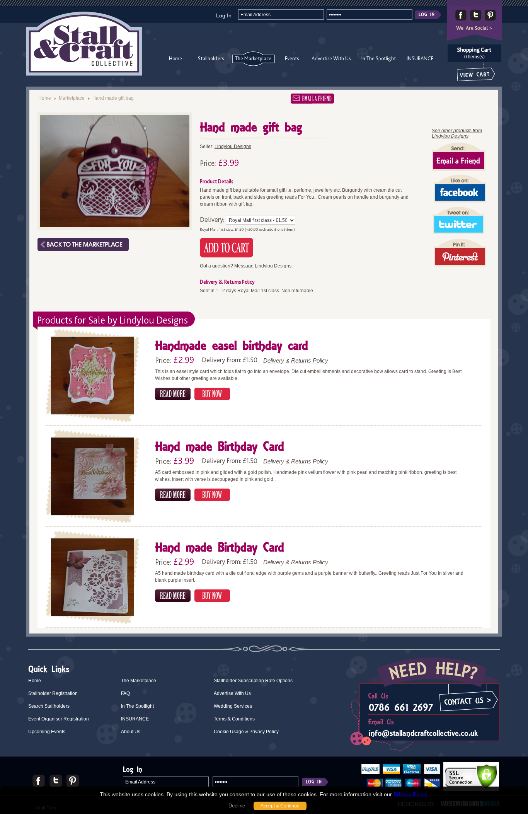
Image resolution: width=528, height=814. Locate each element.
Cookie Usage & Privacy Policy (246, 731)
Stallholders (211, 58)
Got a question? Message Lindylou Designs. (246, 266)
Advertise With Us (331, 58)
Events (292, 58)
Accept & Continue (280, 806)
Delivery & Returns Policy (295, 360)
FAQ (125, 693)
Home (175, 58)
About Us (130, 731)
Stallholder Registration (53, 693)
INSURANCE (420, 58)
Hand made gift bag (113, 98)
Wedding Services (233, 706)
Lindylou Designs (233, 146)
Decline (236, 806)
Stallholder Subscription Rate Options (253, 680)
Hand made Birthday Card (219, 447)
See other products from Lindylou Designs (457, 133)
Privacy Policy (410, 794)
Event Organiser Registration (58, 719)
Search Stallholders (49, 706)
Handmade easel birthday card (231, 346)
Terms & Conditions (234, 719)
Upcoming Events (46, 731)
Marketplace (72, 98)
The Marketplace (253, 58)
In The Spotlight (378, 58)
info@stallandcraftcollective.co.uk (423, 733)
